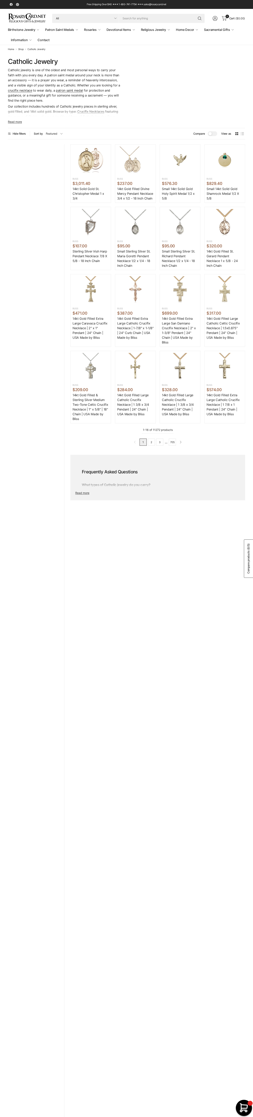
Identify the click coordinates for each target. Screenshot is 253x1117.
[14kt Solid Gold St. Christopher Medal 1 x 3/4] (91, 160)
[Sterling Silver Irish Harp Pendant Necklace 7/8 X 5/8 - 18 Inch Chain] (91, 222)
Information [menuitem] (19, 40)
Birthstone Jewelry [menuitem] (21, 30)
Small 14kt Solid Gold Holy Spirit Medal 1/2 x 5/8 (178, 193)
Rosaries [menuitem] (90, 30)
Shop (21, 49)
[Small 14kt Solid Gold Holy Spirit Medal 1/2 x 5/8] (180, 160)
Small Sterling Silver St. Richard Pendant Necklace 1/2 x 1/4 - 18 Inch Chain (178, 258)
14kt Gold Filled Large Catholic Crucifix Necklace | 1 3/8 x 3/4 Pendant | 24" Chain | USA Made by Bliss (133, 404)
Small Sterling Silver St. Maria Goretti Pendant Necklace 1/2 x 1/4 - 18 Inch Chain (133, 258)
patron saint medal (69, 90)
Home (11, 49)
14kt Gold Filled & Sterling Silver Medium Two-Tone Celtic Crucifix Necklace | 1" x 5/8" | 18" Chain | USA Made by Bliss (90, 407)
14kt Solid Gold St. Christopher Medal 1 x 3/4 (88, 193)
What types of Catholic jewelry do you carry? (116, 485)
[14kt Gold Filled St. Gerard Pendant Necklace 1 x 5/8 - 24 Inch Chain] (225, 222)
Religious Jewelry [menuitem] (153, 30)
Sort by (38, 133)
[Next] (180, 442)
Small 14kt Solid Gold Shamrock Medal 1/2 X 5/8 (223, 193)
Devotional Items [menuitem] (119, 30)
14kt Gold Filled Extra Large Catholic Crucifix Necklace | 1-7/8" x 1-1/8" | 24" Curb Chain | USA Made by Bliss (135, 328)
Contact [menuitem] (43, 40)
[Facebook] (11, 4)
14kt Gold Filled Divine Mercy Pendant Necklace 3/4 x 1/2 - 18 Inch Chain (135, 193)
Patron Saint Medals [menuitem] (59, 30)
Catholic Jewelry (36, 49)
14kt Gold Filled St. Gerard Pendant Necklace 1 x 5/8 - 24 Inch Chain (222, 258)
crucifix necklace (20, 90)
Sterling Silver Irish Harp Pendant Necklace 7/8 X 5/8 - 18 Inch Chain (90, 256)
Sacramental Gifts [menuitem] (217, 30)
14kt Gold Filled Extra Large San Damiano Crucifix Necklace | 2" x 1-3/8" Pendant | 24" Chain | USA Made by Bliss (179, 330)
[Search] (200, 18)
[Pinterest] (17, 4)
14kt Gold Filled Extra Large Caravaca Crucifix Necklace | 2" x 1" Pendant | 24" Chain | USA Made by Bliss (90, 328)
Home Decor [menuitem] (185, 30)
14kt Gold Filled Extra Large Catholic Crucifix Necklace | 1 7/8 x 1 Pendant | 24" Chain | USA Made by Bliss (223, 404)
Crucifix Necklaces (90, 111)
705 (172, 442)
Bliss (75, 178)
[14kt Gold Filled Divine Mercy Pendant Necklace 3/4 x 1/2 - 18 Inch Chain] (135, 160)
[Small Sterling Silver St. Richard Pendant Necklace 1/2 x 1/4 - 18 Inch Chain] (180, 222)
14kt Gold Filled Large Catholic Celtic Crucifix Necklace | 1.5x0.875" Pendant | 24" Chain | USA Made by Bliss (223, 328)
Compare (199, 133)
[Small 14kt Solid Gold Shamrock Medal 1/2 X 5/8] (225, 160)
